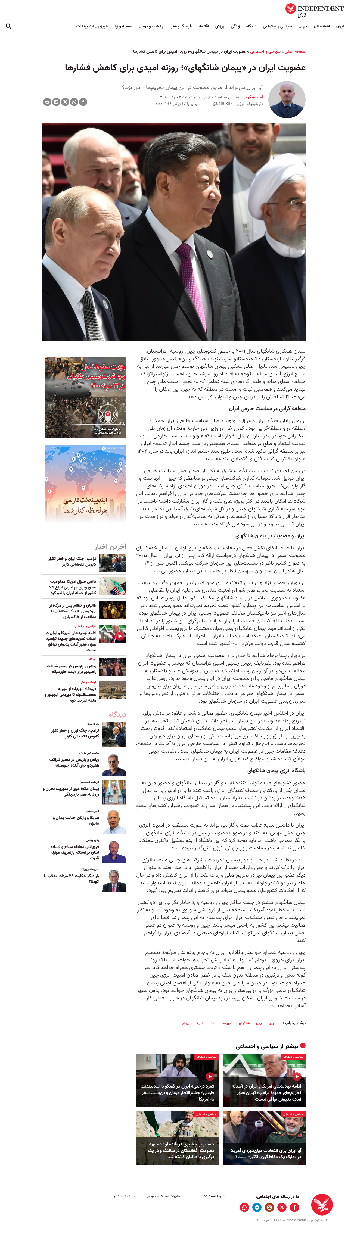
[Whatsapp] (74, 102)
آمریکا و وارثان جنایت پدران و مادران (76, 821)
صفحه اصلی (295, 51)
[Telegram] (257, 1207)
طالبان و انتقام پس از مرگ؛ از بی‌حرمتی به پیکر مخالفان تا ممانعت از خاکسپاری (72, 611)
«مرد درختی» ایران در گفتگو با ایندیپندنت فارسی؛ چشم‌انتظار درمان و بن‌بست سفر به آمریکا (177, 1092)
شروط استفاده (214, 1196)
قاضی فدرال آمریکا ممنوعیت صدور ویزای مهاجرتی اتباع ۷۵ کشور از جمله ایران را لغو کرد (72, 587)
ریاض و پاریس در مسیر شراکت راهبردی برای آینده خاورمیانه (71, 669)
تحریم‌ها (227, 1023)
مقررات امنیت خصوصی (162, 1196)
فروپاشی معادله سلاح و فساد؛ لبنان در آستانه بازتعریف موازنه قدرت (75, 853)
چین (259, 1023)
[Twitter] (65, 102)
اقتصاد (203, 26)
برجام (185, 1023)
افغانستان (322, 26)
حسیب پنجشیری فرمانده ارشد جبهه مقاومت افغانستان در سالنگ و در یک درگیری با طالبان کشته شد (181, 1150)
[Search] (8, 27)
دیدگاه (251, 26)
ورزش (219, 26)
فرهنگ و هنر (181, 26)
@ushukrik (222, 103)
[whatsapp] (244, 1207)
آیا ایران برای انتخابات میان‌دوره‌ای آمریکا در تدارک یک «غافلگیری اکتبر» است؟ (265, 1154)
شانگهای (244, 1023)
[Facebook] (83, 102)
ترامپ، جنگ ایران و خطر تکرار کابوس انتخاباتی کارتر (72, 562)
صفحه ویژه (123, 26)
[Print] (47, 102)
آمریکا (199, 1023)
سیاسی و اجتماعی (277, 26)
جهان (303, 26)
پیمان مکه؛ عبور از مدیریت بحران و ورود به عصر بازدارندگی (71, 792)
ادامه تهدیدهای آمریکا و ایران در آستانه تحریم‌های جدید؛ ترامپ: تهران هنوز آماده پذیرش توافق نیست (266, 1092)
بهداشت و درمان (151, 26)
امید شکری (253, 97)
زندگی (235, 26)
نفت (212, 1023)
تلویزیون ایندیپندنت (92, 26)
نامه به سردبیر (124, 1196)
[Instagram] (269, 1207)
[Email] (56, 102)
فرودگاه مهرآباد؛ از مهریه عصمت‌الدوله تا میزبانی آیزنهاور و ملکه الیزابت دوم (70, 695)
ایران (340, 26)
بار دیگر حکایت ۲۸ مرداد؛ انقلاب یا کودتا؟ (71, 879)
